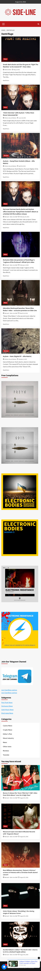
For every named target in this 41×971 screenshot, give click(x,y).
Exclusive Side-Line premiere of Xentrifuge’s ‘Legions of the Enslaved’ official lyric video (19, 261)
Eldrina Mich (8, 70)
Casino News (7, 726)
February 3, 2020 (24, 265)
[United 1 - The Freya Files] (19, 399)
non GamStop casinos (9, 690)
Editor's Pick (7, 734)
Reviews (6, 156)
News (5, 59)
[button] (3, 23)
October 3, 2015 (23, 359)
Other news (7, 746)
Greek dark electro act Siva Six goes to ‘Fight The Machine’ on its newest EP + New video (20, 65)
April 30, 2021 (22, 166)
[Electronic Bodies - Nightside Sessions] (19, 491)
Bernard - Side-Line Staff (11, 217)
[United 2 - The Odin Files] (19, 445)
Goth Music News (7, 710)
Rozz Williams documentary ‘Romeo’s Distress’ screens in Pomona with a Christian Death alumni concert (20, 872)
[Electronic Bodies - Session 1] (19, 537)
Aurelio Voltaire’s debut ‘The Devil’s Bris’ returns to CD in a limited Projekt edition (20, 951)
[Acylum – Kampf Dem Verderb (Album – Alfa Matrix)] (20, 145)
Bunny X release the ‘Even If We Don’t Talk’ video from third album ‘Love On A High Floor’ (20, 794)
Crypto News (7, 730)
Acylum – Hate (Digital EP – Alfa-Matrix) (17, 356)
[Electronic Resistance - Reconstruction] (19, 584)
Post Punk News (7, 702)
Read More (6, 80)
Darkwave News (7, 706)
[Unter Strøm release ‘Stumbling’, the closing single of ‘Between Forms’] (20, 895)
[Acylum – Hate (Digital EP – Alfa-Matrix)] (20, 341)
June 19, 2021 (22, 118)
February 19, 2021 (24, 217)
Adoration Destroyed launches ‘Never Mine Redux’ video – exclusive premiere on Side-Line (20, 309)
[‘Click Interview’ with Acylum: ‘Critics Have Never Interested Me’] (20, 97)
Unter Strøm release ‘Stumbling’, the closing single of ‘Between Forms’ (18, 912)
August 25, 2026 (24, 798)
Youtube (6, 755)
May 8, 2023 (17, 70)
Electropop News (7, 713)
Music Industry (8, 738)
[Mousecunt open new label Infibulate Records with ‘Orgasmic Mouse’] (20, 816)
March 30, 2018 (24, 313)
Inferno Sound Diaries (10, 118)
